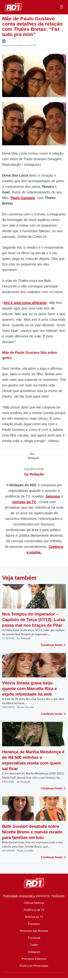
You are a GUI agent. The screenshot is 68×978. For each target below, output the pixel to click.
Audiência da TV (34, 909)
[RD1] (13, 6)
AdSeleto (59, 895)
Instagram (34, 951)
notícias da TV (24, 502)
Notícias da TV (34, 916)
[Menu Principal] (61, 7)
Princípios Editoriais (34, 958)
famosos (53, 496)
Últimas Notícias (34, 902)
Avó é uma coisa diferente (25, 303)
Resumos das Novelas (34, 930)
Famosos (34, 923)
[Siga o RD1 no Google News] (4, 40)
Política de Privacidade (34, 965)
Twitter (34, 944)
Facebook (34, 937)
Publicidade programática (19, 895)
